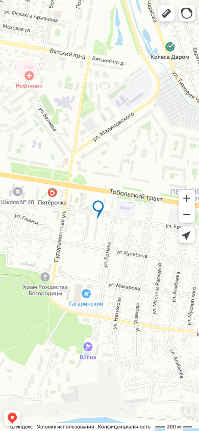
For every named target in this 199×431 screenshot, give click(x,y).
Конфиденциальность (124, 426)
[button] (166, 13)
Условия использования (65, 426)
